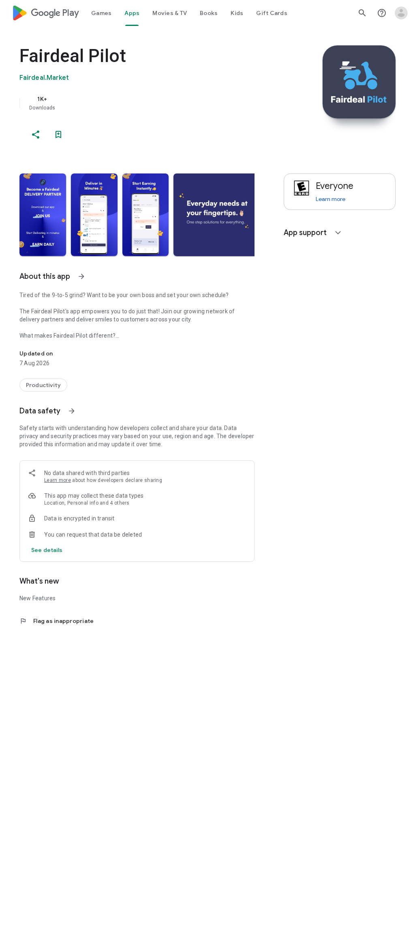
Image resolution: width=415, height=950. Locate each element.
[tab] (101, 13)
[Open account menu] (401, 13)
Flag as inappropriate (56, 621)
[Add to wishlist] (58, 134)
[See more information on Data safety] (71, 411)
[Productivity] (43, 385)
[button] (42, 214)
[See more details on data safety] (47, 550)
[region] (148, 103)
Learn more (57, 480)
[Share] (35, 134)
